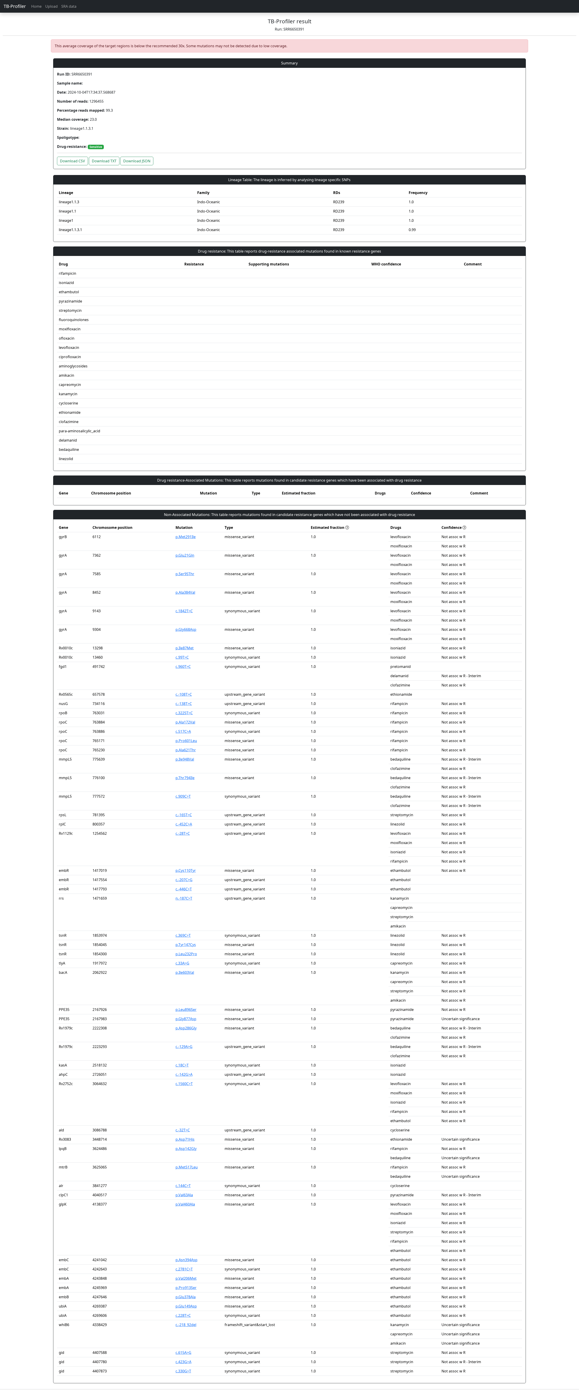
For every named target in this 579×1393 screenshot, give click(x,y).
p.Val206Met (186, 1278)
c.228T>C (183, 1315)
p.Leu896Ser (186, 1009)
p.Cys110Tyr (186, 870)
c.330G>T (183, 1371)
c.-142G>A (184, 1074)
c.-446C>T (184, 889)
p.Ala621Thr (186, 749)
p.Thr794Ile (185, 777)
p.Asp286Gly (186, 1028)
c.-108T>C (184, 694)
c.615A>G (183, 1352)
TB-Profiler (15, 6)
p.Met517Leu (187, 1167)
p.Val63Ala (184, 1194)
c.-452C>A (184, 824)
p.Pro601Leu (186, 740)
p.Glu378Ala (186, 1296)
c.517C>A (183, 731)
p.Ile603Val (185, 972)
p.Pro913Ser (186, 1287)
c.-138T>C (184, 703)
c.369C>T (183, 935)
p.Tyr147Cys (186, 944)
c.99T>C (182, 657)
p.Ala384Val (185, 592)
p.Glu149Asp (186, 1306)
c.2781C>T (184, 1269)
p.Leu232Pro (186, 953)
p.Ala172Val (185, 722)
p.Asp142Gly (186, 1148)
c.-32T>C (183, 1130)
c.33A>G (182, 963)
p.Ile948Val (185, 759)
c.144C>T (183, 1185)
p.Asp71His (185, 1139)
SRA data (68, 6)
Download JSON (136, 160)
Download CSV (72, 160)
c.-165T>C (184, 814)
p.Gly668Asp (186, 629)
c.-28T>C (183, 833)
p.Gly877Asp (186, 1018)
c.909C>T (183, 796)
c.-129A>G (184, 1046)
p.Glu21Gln (185, 555)
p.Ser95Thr (185, 573)
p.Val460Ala (185, 1204)
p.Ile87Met (185, 648)
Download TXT (104, 160)
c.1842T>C (184, 610)
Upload (51, 6)
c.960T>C (183, 666)
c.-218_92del (186, 1324)
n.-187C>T (184, 898)
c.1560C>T (184, 1083)
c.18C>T (182, 1065)
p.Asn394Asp (186, 1259)
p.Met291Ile (186, 536)
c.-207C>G (184, 879)
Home (36, 6)
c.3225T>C (184, 712)
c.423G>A (183, 1361)
